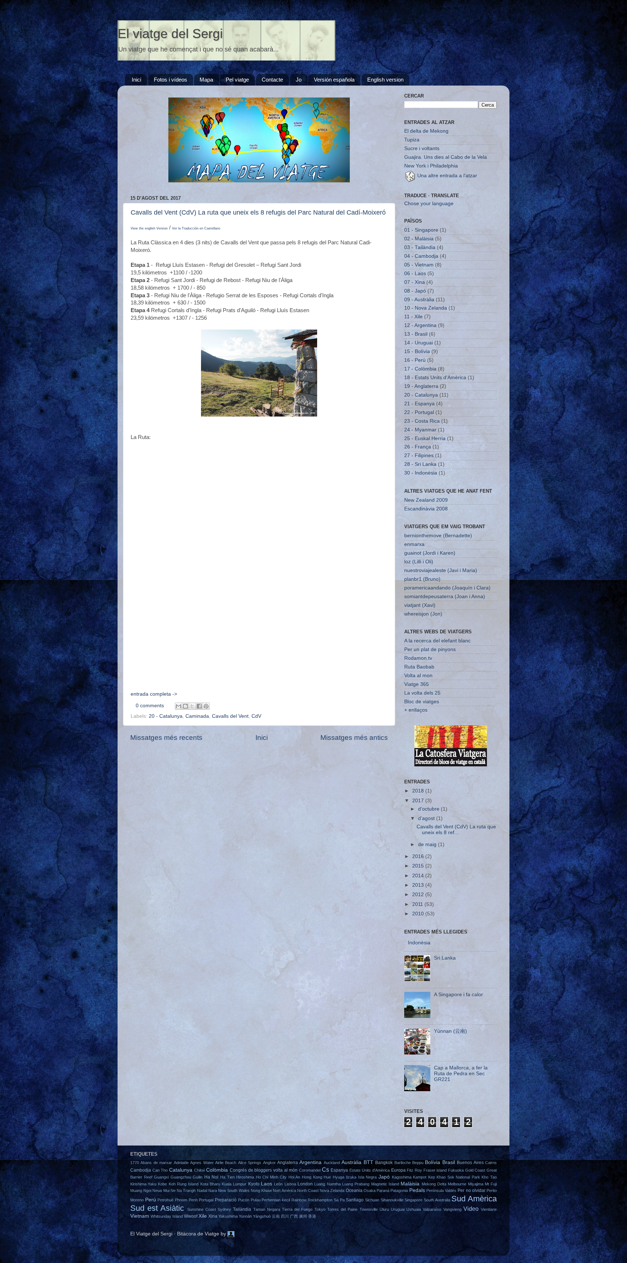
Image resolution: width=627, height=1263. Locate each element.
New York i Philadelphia (431, 166)
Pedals (417, 1190)
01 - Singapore (421, 230)
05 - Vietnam (419, 265)
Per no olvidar (471, 1190)
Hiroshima (245, 1177)
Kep (431, 1177)
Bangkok (384, 1162)
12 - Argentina (420, 325)
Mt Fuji (491, 1184)
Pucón (243, 1200)
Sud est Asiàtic (157, 1208)
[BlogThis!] (185, 706)
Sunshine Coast (201, 1209)
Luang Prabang (355, 1184)
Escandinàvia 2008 (426, 509)
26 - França (417, 447)
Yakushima (228, 1216)
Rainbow (299, 1200)
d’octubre (429, 809)
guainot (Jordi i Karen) (429, 553)
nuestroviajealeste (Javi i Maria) (440, 570)
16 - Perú (415, 360)
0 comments (150, 705)
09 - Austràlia (419, 299)
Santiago (355, 1199)
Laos (266, 1184)
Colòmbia (217, 1170)
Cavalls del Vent (230, 716)
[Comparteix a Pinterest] (206, 706)
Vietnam (139, 1216)
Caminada (197, 716)
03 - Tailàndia (419, 247)
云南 (276, 1216)
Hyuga (338, 1177)
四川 (285, 1216)
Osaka (370, 1190)
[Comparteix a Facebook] (199, 706)
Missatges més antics (354, 737)
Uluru (384, 1209)
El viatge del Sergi (170, 33)
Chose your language (429, 203)
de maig (428, 844)
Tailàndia (242, 1209)
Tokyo (320, 1209)
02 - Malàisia (419, 238)
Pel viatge (237, 79)
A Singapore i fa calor (458, 994)
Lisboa (290, 1184)
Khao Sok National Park (458, 1177)
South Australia (437, 1200)
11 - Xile (413, 316)
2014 (418, 875)
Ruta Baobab (419, 667)
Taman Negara (266, 1209)
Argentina (310, 1162)
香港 (312, 1216)
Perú (150, 1199)
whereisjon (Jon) (423, 614)
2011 (418, 904)
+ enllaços (415, 710)
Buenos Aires (470, 1162)
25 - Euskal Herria (425, 438)
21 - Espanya (419, 403)
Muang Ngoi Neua (146, 1190)
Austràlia (351, 1162)
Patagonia (399, 1190)
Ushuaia (413, 1209)
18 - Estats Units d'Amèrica (435, 377)
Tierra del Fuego (297, 1209)
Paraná (383, 1190)
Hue (327, 1177)
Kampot (419, 1177)
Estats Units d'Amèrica (369, 1170)
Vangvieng (452, 1209)
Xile (202, 1216)
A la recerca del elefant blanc (437, 640)
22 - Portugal (419, 412)
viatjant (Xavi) (419, 605)
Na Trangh (186, 1190)
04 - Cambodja (421, 256)
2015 (418, 866)
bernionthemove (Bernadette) (438, 535)
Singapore (413, 1200)
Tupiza (411, 139)
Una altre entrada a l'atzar (446, 175)
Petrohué (165, 1200)
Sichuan (372, 1200)
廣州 (303, 1216)
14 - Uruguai (418, 342)
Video (471, 1208)
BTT (368, 1162)
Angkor (269, 1162)
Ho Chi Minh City (271, 1177)
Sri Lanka (445, 958)
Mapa (206, 79)
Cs (325, 1169)
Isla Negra (367, 1177)
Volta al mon (418, 675)
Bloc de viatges (421, 701)
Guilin (197, 1177)
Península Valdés (441, 1190)
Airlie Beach (225, 1162)
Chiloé (199, 1170)
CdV (256, 716)
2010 (418, 913)
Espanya (339, 1170)
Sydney (224, 1209)
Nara (212, 1190)
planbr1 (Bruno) (422, 579)
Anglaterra (287, 1162)
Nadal (202, 1190)
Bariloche (402, 1162)
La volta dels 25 (422, 693)
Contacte (272, 79)
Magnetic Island (385, 1184)
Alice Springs (249, 1162)
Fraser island (435, 1170)
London (305, 1184)
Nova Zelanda (332, 1190)
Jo (299, 79)
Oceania (354, 1190)
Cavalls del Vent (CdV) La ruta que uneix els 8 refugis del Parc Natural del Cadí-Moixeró (258, 212)
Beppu (417, 1162)
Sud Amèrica (474, 1198)
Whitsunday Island (167, 1216)
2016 (418, 856)
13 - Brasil (415, 334)
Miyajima (475, 1184)
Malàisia (410, 1184)
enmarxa (414, 544)
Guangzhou (181, 1177)
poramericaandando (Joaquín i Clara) (447, 588)
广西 (294, 1216)
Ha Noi (211, 1177)
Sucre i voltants (421, 148)
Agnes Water (201, 1162)
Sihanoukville (392, 1200)
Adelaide (181, 1162)
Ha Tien (227, 1177)
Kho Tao (489, 1177)
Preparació (226, 1199)
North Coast (308, 1190)
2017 (418, 800)
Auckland (332, 1162)
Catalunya (180, 1170)
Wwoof (190, 1216)
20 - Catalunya (166, 716)
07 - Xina (414, 282)
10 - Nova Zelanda (425, 308)
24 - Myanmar (420, 429)
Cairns (491, 1162)
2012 (418, 894)
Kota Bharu (210, 1184)
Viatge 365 (416, 684)
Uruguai (398, 1209)
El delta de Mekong (426, 131)
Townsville (369, 1209)
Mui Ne (169, 1190)
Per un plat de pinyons (430, 649)
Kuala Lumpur (234, 1184)
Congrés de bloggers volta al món (264, 1170)
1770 (134, 1162)
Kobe (162, 1184)
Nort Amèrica (284, 1190)
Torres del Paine (342, 1209)
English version (385, 79)
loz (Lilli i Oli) (418, 561)
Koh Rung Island (184, 1184)
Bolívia (432, 1162)
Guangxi (161, 1177)
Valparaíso (432, 1209)
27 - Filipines (419, 455)
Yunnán (245, 1216)
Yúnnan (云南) (450, 1031)
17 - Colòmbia (420, 369)
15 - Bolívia (417, 351)
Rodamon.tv (418, 658)
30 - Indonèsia (420, 473)
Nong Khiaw (261, 1190)
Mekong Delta (434, 1184)
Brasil (448, 1162)
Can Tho (160, 1170)
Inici (136, 79)
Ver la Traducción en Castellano (196, 228)
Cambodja (140, 1170)
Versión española (334, 79)
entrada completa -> (154, 694)
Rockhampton (320, 1200)
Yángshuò (262, 1216)
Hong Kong (312, 1177)
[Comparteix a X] (192, 706)
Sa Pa (339, 1200)
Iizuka (351, 1177)
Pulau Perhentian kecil (270, 1200)
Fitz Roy (414, 1170)
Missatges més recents (166, 737)
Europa (398, 1170)
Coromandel (309, 1170)
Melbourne (457, 1184)
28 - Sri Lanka (420, 464)
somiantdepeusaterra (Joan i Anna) (444, 596)
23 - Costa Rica (422, 421)
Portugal (206, 1200)
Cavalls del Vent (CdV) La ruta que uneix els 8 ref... (456, 829)
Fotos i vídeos (170, 79)
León (278, 1184)
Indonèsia (419, 942)
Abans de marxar (156, 1162)
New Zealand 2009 (426, 500)
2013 (418, 885)
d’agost (427, 818)
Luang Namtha (327, 1184)
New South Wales (233, 1190)
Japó (384, 1177)
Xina (212, 1216)
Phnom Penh (186, 1200)
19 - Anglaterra (421, 386)
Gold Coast (475, 1170)
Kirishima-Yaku (143, 1184)
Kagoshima (401, 1177)
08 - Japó (415, 291)
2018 (418, 791)
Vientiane (489, 1209)
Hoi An (294, 1177)
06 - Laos (415, 273)
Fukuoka (456, 1170)
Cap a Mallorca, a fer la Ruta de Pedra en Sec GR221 (461, 1073)
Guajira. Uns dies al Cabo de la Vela (445, 157)
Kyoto (253, 1184)
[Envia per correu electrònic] (178, 706)
